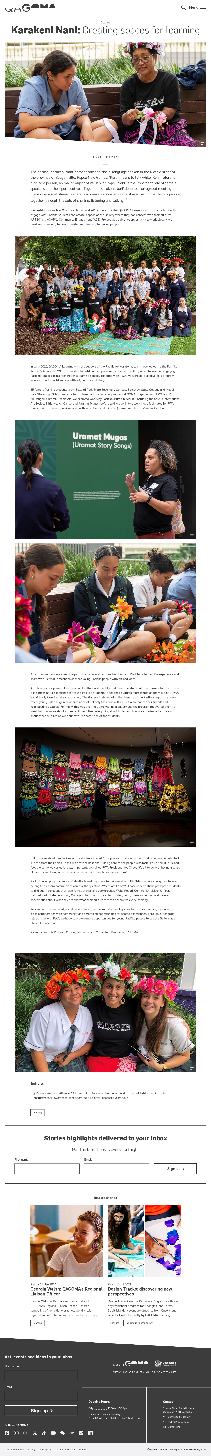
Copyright (44, 1449)
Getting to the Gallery (179, 1416)
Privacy (31, 1449)
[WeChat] (62, 1433)
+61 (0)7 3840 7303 (178, 1421)
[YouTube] (53, 1433)
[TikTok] (44, 1433)
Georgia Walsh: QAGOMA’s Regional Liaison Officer (66, 1291)
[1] (127, 199)
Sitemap (83, 1449)
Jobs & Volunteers (14, 1449)
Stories (105, 22)
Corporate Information (64, 1449)
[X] (34, 1433)
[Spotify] (81, 1433)
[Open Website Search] (183, 7)
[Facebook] (7, 1433)
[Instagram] (16, 1433)
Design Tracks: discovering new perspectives (140, 1291)
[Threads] (25, 1433)
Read (33, 1284)
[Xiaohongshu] (72, 1433)
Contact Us (174, 1426)
